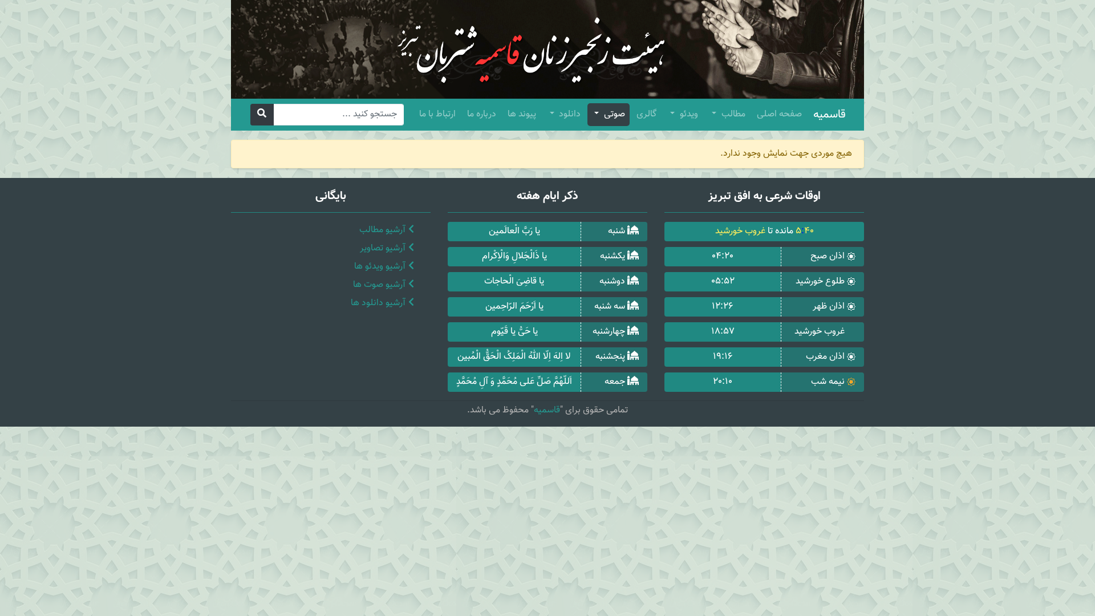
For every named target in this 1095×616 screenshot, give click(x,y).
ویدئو (688, 114)
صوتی (613, 114)
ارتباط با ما (437, 114)
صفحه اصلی (779, 114)
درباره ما (481, 114)
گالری (646, 114)
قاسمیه (829, 115)
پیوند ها (522, 114)
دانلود (569, 114)
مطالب (732, 114)
